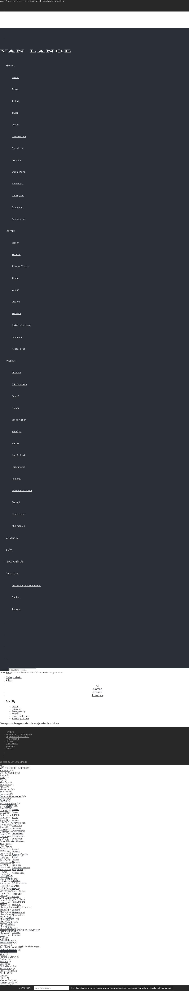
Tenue (3, 975)
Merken (11, 360)
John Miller (5, 881)
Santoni (16, 502)
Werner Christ (6, 980)
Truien (15, 113)
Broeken (16, 160)
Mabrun (3, 905)
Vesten (15, 125)
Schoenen (17, 207)
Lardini (3, 893)
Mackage (16, 431)
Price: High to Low (20, 718)
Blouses (16, 254)
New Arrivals (15, 561)
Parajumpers (18, 467)
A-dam (3, 775)
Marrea (15, 443)
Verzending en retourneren (26, 585)
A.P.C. (2, 777)
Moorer (3, 926)
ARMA (3, 787)
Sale (9, 549)
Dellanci (4, 832)
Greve (3, 865)
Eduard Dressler (7, 841)
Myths (3, 933)
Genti (2, 858)
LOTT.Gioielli (6, 898)
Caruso (3, 817)
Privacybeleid (12, 739)
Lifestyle (12, 537)
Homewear (17, 183)
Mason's (4, 914)
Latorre (3, 895)
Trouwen (16, 609)
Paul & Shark (18, 455)
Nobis (3, 938)
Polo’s (15, 89)
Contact (16, 597)
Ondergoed (18, 195)
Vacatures (10, 746)
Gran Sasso (5, 862)
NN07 (2, 935)
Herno (3, 867)
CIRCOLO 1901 (7, 822)
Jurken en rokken (21, 325)
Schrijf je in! (25, 988)
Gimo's (3, 860)
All (97, 685)
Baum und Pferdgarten (10, 796)
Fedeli (3, 850)
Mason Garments (8, 912)
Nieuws (9, 741)
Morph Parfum (7, 928)
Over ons (12, 573)
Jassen (15, 77)
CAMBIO (4, 808)
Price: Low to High (20, 716)
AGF (2, 780)
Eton (2, 843)
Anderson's (5, 784)
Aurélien (16, 372)
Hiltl (2, 872)
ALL (2, 766)
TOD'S (3, 978)
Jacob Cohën (19, 420)
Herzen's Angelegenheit (11, 869)
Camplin (4, 810)
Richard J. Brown (8, 957)
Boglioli (3, 801)
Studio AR (4, 973)
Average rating (19, 711)
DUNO (3, 839)
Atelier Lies (5, 789)
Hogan (15, 408)
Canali (3, 813)
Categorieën (14, 677)
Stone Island (18, 514)
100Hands (5, 770)
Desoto (3, 834)
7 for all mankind (8, 773)
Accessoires (18, 219)
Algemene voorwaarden (17, 736)
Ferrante (4, 853)
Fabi (2, 846)
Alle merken (18, 526)
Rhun (2, 954)
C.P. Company (19, 384)
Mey (2, 921)
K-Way (3, 884)
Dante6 (15, 396)
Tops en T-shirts (21, 266)
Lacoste (4, 891)
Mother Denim (7, 931)
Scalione (4, 961)
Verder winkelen (8, 951)
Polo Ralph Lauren (22, 490)
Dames (10, 230)
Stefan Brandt (6, 966)
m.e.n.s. (3, 902)
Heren (10, 65)
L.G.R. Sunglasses (8, 888)
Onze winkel (12, 743)
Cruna (3, 827)
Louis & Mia (5, 900)
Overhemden (19, 136)
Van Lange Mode (19, 762)
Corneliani (5, 825)
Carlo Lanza (5, 815)
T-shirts (16, 101)
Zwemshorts (18, 172)
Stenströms (5, 968)
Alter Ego (4, 782)
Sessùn (3, 964)
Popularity (16, 709)
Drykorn (4, 836)
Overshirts (17, 148)
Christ (2, 820)
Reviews (10, 732)
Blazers (16, 302)
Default (15, 706)
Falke (2, 848)
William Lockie (7, 983)
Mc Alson (4, 917)
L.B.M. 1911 (5, 886)
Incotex (3, 876)
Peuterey (16, 479)
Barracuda (5, 794)
